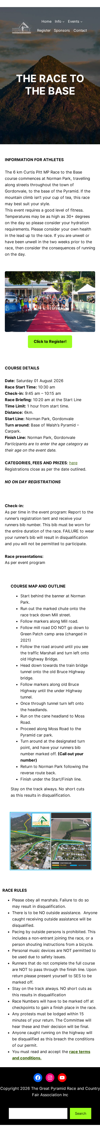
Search (14, 1105)
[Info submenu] (63, 21)
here (73, 462)
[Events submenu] (81, 21)
